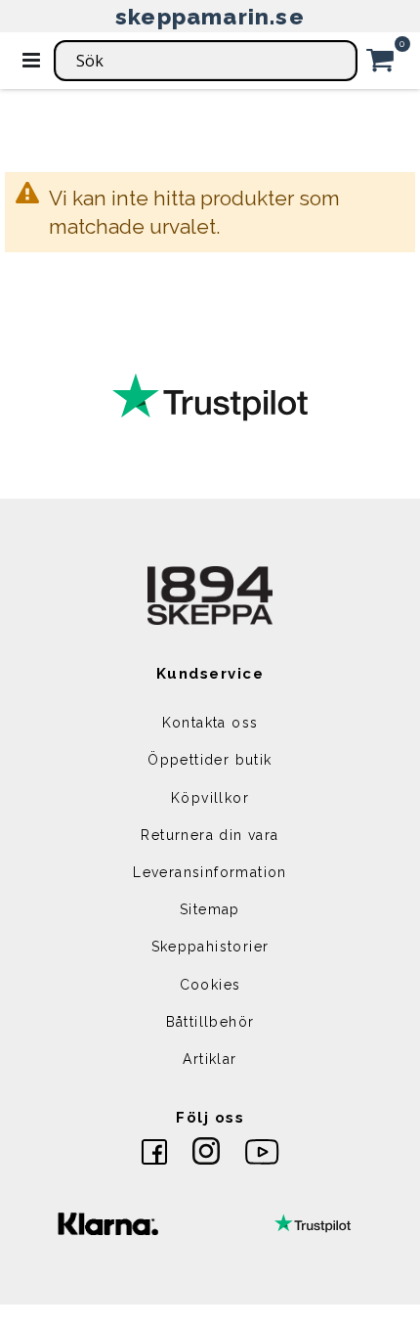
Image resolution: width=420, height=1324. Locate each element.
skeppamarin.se (210, 16)
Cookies (210, 985)
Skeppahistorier (210, 946)
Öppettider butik (209, 760)
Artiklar (209, 1059)
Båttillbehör (210, 1022)
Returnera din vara (209, 835)
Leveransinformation (210, 872)
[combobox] (206, 60)
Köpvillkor (210, 798)
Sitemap (210, 909)
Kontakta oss (210, 722)
